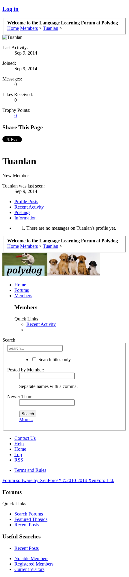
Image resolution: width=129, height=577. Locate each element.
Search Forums (28, 513)
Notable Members (31, 558)
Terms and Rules (30, 470)
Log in (10, 9)
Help (19, 443)
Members (23, 295)
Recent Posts (26, 524)
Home (20, 284)
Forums (21, 290)
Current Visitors (29, 569)
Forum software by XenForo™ (58, 480)
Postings (22, 212)
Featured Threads (30, 519)
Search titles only (54, 359)
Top (18, 454)
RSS (18, 459)
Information (25, 217)
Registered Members (33, 563)
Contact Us (25, 438)
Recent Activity (29, 207)
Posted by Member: (25, 369)
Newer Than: (19, 396)
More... (26, 419)
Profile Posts (26, 201)
